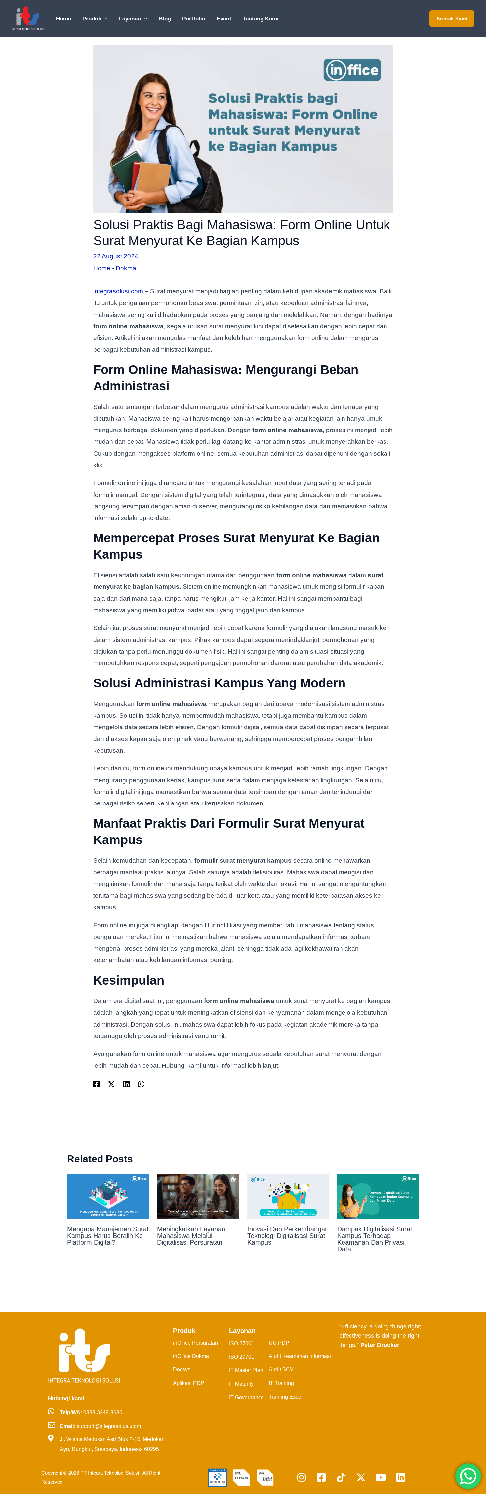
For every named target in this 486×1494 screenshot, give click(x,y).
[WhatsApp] (141, 1083)
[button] (104, 19)
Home (63, 19)
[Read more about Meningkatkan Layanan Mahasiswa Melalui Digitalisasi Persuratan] (198, 1196)
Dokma (126, 268)
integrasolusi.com (118, 291)
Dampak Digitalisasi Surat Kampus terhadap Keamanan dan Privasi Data (374, 1238)
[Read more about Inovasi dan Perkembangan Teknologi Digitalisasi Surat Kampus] (288, 1196)
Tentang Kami (261, 19)
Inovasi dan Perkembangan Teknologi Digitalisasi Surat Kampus (288, 1235)
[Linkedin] (126, 1083)
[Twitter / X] (111, 1083)
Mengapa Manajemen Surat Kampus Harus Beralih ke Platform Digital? (108, 1235)
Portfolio (193, 19)
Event (224, 19)
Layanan (130, 19)
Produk (91, 19)
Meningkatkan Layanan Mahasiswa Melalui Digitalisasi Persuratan (191, 1235)
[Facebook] (96, 1083)
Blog (165, 19)
